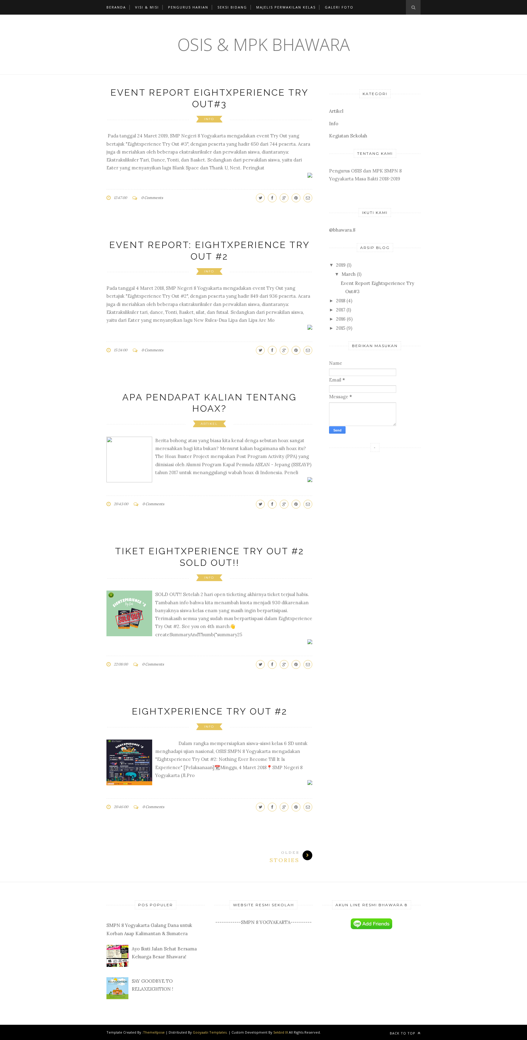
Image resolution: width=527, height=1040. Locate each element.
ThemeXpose (154, 1032)
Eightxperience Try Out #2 (209, 711)
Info (209, 119)
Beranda (116, 7)
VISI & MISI (147, 7)
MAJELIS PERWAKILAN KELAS (286, 7)
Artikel (209, 424)
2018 (340, 300)
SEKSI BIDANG (232, 7)
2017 (340, 310)
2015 (340, 328)
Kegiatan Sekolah (348, 136)
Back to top (403, 1033)
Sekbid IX (280, 1032)
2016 (341, 319)
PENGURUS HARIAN (188, 7)
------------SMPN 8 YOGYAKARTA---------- (263, 922)
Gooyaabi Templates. (210, 1032)
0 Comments (152, 197)
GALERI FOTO (339, 7)
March (349, 274)
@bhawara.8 (342, 230)
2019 (341, 265)
